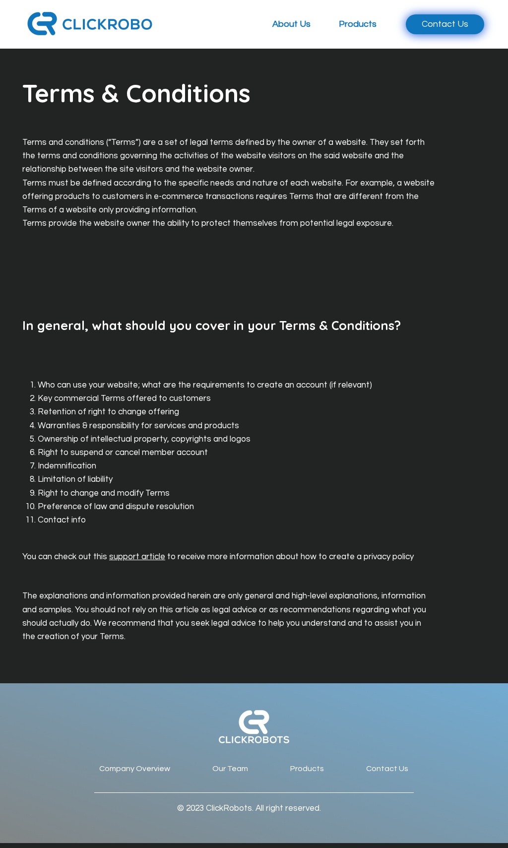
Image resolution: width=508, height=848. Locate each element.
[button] (285, 24)
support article (137, 556)
